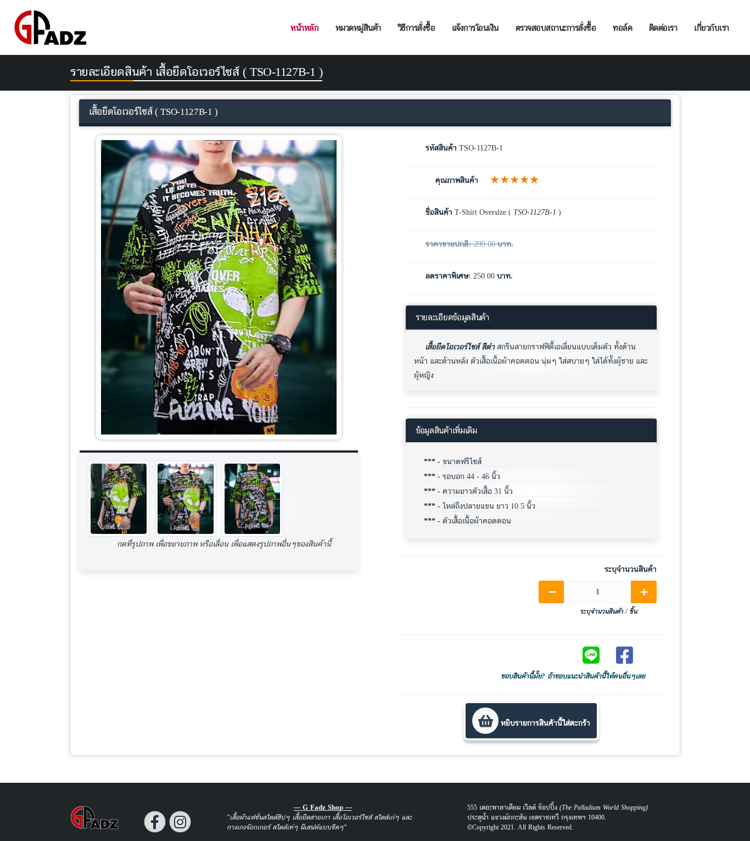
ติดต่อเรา (663, 28)
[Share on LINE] (596, 655)
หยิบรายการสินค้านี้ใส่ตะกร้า (544, 722)
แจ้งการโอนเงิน (475, 28)
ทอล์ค (622, 28)
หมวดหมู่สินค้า (358, 28)
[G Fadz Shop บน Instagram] (180, 821)
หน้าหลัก (304, 28)
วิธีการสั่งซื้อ (416, 28)
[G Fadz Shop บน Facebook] (154, 821)
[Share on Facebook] (629, 655)
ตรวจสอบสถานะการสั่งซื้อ (556, 28)
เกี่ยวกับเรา (711, 28)
